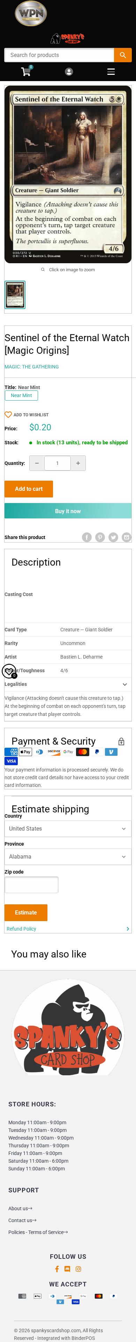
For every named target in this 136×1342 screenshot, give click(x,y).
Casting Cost (19, 594)
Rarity (11, 643)
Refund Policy (21, 929)
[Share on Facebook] (87, 537)
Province (14, 843)
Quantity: (15, 463)
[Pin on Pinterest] (100, 537)
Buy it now (68, 511)
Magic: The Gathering (32, 366)
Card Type (16, 629)
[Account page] (69, 72)
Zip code (14, 871)
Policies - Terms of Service (35, 1232)
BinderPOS (83, 1338)
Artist (11, 657)
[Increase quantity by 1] (78, 463)
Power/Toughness (25, 670)
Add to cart (29, 489)
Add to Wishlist (31, 414)
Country (13, 815)
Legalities (16, 684)
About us (18, 1208)
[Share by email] (126, 537)
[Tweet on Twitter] (113, 537)
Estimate (26, 912)
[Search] (123, 55)
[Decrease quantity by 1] (37, 463)
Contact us (20, 1220)
